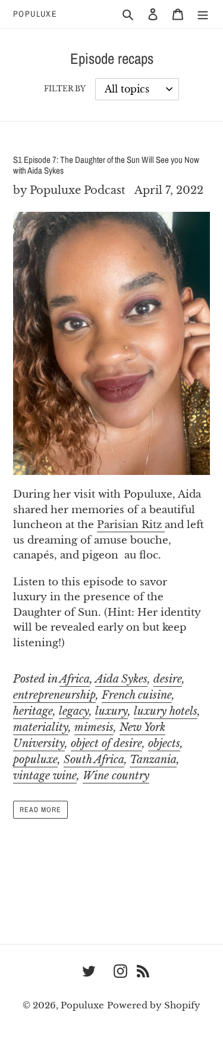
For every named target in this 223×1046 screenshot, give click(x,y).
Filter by (65, 88)
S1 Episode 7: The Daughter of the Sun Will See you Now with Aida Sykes (106, 165)
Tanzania (153, 759)
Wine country (116, 775)
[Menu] (202, 14)
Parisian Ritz (131, 525)
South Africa (94, 759)
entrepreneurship (54, 695)
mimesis (94, 727)
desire (167, 679)
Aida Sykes (121, 679)
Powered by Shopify (153, 1005)
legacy (74, 711)
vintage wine (45, 775)
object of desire (106, 743)
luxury (111, 711)
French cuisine (137, 695)
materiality (40, 727)
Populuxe (35, 14)
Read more (40, 809)
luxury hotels (165, 711)
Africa (74, 679)
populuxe (35, 759)
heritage (33, 711)
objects (164, 743)
